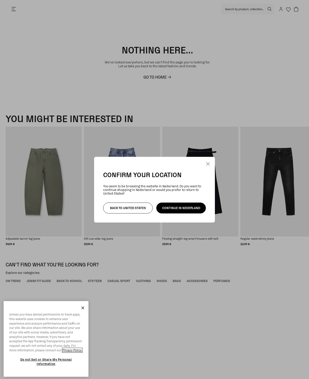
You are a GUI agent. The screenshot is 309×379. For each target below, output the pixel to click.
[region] (46, 339)
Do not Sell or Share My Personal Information (46, 361)
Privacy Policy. (72, 350)
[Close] (83, 308)
